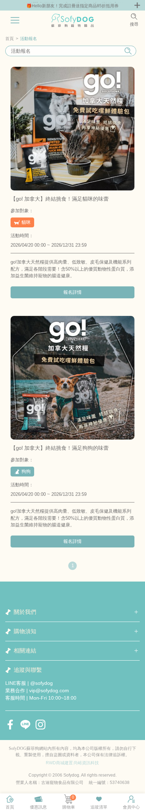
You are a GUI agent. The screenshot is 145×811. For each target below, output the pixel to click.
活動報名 (28, 38)
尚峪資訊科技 (86, 762)
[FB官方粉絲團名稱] (10, 724)
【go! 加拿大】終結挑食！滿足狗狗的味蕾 (60, 448)
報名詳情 (72, 292)
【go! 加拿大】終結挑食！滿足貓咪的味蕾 (60, 199)
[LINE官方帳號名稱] (25, 724)
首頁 (9, 38)
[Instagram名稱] (40, 724)
